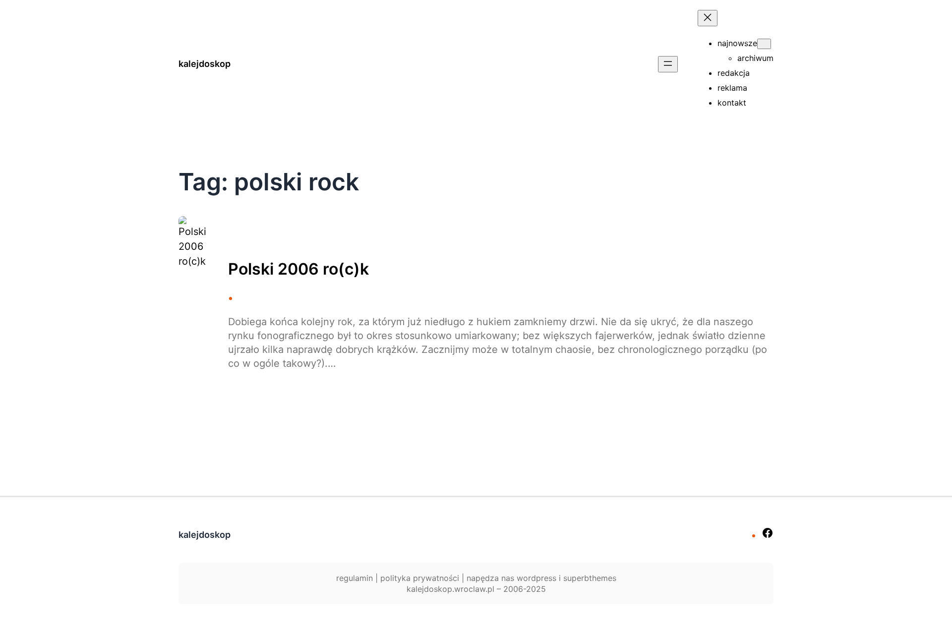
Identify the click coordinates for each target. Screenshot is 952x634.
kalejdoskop (204, 63)
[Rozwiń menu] (668, 64)
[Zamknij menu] (707, 18)
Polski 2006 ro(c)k (298, 269)
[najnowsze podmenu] (764, 44)
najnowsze (737, 43)
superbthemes (589, 578)
